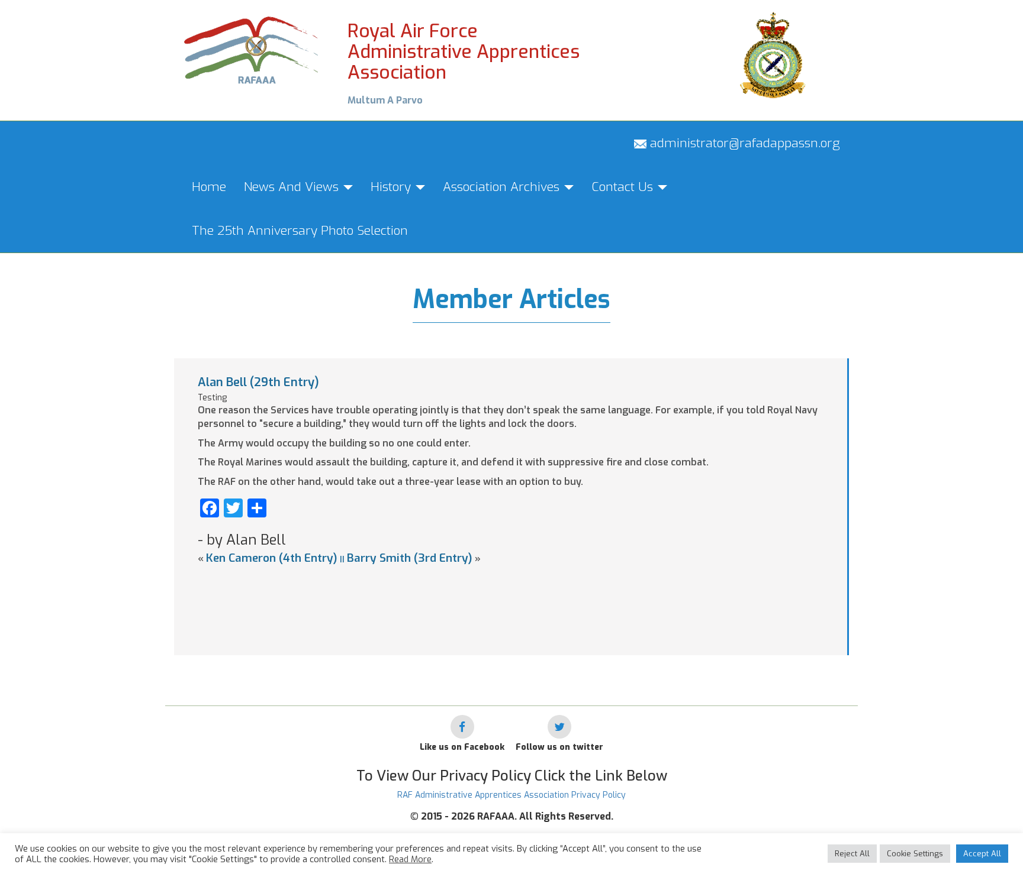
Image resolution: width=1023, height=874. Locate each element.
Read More (410, 859)
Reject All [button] (852, 854)
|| (342, 559)
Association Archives (503, 187)
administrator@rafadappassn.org (743, 143)
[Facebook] (462, 727)
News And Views (293, 187)
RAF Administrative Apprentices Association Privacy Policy (511, 795)
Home (209, 187)
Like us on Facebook (462, 747)
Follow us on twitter (559, 747)
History (392, 187)
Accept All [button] (982, 854)
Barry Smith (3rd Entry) (409, 558)
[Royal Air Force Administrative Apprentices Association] (252, 49)
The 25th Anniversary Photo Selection (300, 230)
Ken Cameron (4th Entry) (271, 558)
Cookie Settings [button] (915, 854)
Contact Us (624, 187)
